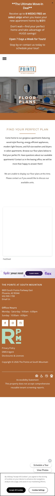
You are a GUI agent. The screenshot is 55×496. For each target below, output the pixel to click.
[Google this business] (20, 323)
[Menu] (4, 58)
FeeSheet (7, 259)
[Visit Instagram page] (13, 323)
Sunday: (6, 315)
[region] (27, 484)
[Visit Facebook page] (5, 323)
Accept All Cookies (16, 490)
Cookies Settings (38, 490)
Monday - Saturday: (11, 311)
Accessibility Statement (27, 379)
